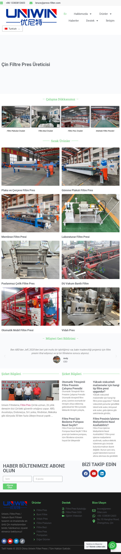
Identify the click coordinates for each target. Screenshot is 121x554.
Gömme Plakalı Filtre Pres (77, 190)
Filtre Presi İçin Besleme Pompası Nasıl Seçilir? (73, 422)
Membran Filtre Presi (14, 236)
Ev (65, 13)
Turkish (12, 28)
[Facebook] (85, 473)
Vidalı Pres (68, 330)
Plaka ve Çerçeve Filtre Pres (18, 190)
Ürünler (103, 13)
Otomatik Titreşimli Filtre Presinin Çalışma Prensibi (73, 385)
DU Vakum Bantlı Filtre (75, 283)
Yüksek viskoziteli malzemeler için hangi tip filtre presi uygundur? (106, 386)
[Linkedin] (102, 473)
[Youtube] (94, 473)
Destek (90, 20)
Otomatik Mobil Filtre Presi (17, 330)
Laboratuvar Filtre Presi (76, 236)
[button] (5, 356)
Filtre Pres (25, 405)
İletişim (110, 20)
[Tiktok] (22, 541)
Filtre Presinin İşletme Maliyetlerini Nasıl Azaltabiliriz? (106, 422)
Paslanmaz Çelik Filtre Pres (18, 283)
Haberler (74, 20)
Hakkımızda (81, 13)
